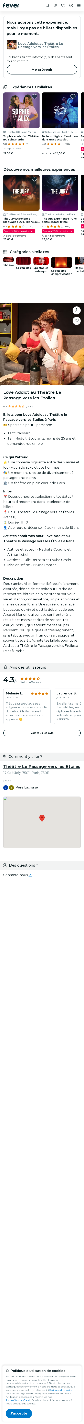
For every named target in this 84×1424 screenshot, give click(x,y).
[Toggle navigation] (79, 5)
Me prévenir (42, 69)
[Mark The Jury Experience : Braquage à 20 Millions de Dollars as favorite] (34, 179)
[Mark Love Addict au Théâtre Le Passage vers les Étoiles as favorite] (77, 321)
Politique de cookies (60, 1390)
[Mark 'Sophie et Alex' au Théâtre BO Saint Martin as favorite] (34, 96)
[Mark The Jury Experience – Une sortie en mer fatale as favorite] (73, 179)
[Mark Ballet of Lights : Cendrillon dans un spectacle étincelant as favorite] (73, 96)
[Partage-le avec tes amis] (77, 310)
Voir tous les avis (42, 732)
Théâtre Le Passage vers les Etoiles (41, 766)
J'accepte (18, 1413)
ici (30, 875)
